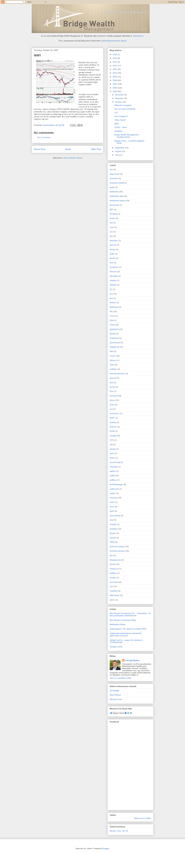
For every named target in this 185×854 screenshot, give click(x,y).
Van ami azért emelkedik (124, 109)
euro (112, 294)
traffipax (113, 573)
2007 (115, 84)
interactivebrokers (117, 373)
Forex (112, 316)
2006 (115, 88)
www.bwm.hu (138, 36)
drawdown (114, 267)
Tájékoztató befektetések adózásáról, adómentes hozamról (126, 634)
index (112, 365)
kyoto (112, 405)
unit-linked (114, 582)
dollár (112, 254)
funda (112, 325)
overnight (114, 467)
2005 (115, 91)
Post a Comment (44, 137)
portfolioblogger (116, 484)
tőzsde (112, 564)
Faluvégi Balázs (132, 660)
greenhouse (115, 342)
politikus (113, 480)
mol (111, 409)
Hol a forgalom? (121, 116)
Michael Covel (116, 699)
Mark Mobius (115, 695)
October (118, 102)
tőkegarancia (115, 560)
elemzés (113, 271)
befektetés (114, 192)
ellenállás (114, 276)
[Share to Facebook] (79, 125)
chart (112, 227)
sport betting (115, 515)
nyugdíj (113, 436)
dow (111, 263)
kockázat (113, 396)
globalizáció (115, 329)
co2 (111, 232)
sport (112, 511)
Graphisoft (114, 338)
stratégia (113, 529)
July (117, 155)
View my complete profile (120, 678)
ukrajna (113, 578)
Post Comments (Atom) (73, 158)
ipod (111, 382)
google (113, 334)
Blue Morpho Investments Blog (123, 620)
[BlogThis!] (73, 125)
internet (113, 378)
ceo (111, 223)
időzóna (113, 360)
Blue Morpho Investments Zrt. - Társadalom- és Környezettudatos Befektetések (130, 614)
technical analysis (117, 546)
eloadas (113, 280)
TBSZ (112, 542)
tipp (111, 555)
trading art (114, 569)
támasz (113, 533)
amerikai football (117, 183)
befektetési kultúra (117, 200)
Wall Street (114, 595)
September (120, 148)
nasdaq (113, 422)
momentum (114, 413)
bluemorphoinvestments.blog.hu (114, 41)
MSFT (112, 418)
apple (112, 187)
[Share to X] (76, 125)
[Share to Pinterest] (81, 125)
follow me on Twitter (142, 818)
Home (68, 149)
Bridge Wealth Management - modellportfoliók (127, 136)
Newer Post (39, 149)
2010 (115, 73)
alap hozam (115, 174)
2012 (115, 66)
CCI (116, 113)
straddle (113, 524)
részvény (113, 498)
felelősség (114, 307)
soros (112, 507)
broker (112, 218)
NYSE (112, 431)
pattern (113, 471)
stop (111, 520)
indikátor (113, 369)
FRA (111, 320)
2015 (115, 54)
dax (111, 236)
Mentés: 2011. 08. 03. (119, 831)
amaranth (114, 178)
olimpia (113, 449)
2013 (115, 62)
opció (112, 453)
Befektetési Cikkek (117, 624)
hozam (113, 356)
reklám (113, 493)
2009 (115, 77)
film (111, 311)
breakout (113, 214)
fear (111, 298)
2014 (115, 58)
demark (113, 245)
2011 (115, 69)
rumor (112, 502)
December (119, 95)
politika (113, 475)
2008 (115, 80)
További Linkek (116, 647)
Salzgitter (118, 131)
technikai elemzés (117, 551)
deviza (112, 249)
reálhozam (114, 489)
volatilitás (114, 591)
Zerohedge (114, 690)
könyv (112, 400)
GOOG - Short (120, 127)
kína (111, 391)
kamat (112, 387)
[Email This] (71, 125)
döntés (113, 258)
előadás (113, 285)
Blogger (106, 849)
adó (111, 169)
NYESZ (113, 427)
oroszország (115, 462)
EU (111, 289)
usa (111, 586)
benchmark (114, 205)
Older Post (96, 149)
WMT (116, 124)
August (118, 151)
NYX (111, 440)
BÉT (111, 209)
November (119, 98)
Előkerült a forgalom (123, 105)
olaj (111, 444)
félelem (113, 302)
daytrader (114, 240)
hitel (111, 351)
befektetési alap (116, 196)
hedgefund (114, 347)
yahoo (112, 600)
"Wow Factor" (120, 120)
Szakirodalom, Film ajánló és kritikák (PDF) (128, 629)
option (112, 458)
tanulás (113, 538)
